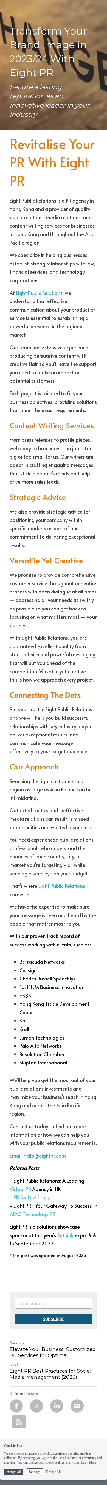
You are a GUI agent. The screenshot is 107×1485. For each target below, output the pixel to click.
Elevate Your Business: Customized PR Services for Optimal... (53, 1352)
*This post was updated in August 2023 (48, 1255)
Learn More (88, 1462)
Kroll (24, 1029)
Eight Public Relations (39, 292)
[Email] (77, 1406)
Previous (17, 1343)
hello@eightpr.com (45, 1155)
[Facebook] (16, 1406)
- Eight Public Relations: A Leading (47, 1180)
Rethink (65, 1235)
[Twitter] (36, 1406)
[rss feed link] (19, 1421)
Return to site (25, 1393)
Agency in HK (46, 1189)
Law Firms (38, 1197)
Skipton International (43, 1062)
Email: (17, 1155)
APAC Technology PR (32, 1214)
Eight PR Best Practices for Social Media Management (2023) (50, 1374)
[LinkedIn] (56, 1406)
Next (14, 1364)
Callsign (28, 970)
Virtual (17, 1189)
